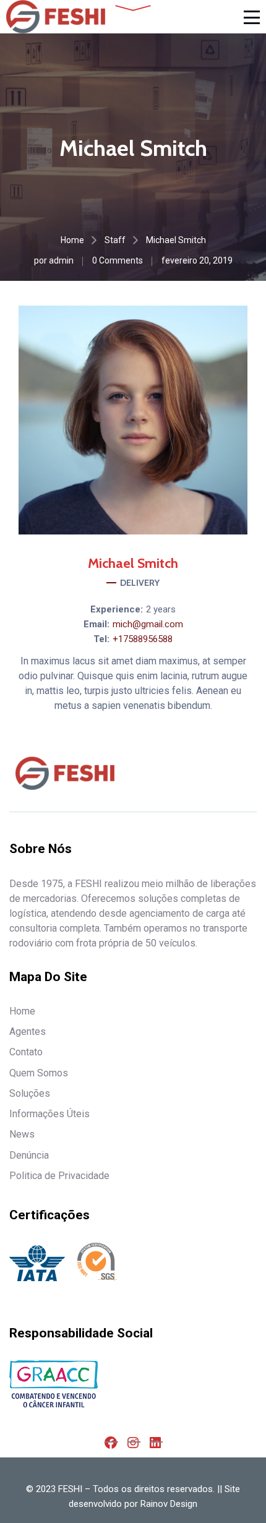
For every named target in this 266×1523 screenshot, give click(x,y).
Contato (26, 1052)
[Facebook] (101, 510)
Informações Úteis (49, 1114)
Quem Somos (38, 1073)
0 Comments (117, 260)
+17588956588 (143, 639)
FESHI (70, 1489)
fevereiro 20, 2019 (197, 260)
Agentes (27, 1031)
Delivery (140, 582)
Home (72, 240)
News (22, 1134)
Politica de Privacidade (59, 1176)
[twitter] (165, 510)
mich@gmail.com (148, 624)
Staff (115, 240)
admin (61, 260)
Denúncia (29, 1155)
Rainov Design (168, 1503)
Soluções (29, 1093)
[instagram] (133, 510)
